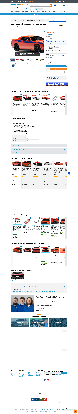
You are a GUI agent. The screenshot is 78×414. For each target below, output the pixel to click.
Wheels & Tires (64, 11)
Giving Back (29, 374)
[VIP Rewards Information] (63, 55)
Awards (29, 373)
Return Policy (21, 375)
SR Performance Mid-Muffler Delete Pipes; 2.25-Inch (54, 105)
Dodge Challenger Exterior (27, 286)
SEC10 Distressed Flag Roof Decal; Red (26, 104)
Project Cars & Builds (14, 372)
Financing (12, 377)
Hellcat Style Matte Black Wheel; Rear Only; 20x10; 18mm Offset (55, 228)
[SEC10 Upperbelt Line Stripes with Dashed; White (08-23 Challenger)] (64, 98)
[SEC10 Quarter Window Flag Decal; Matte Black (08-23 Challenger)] (64, 250)
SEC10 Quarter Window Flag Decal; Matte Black (64, 256)
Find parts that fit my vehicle (16, 27)
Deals (12, 11)
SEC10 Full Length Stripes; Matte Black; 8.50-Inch (44, 256)
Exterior (38, 11)
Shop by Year (13, 375)
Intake (42, 11)
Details (31, 1)
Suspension (54, 11)
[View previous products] (12, 104)
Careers (29, 376)
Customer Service (22, 377)
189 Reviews (55, 34)
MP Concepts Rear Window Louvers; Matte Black (45, 228)
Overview (29, 372)
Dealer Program (30, 378)
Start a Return (21, 374)
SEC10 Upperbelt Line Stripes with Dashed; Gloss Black (26, 256)
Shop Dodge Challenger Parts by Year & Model (39, 373)
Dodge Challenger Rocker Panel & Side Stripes (58, 286)
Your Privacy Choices (53, 409)
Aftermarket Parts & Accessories (17, 291)
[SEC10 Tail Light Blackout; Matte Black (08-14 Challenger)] (36, 250)
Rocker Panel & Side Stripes (50, 291)
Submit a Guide (30, 375)
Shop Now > (42, 14)
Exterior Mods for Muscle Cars (29, 291)
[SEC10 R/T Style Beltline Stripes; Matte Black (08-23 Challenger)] (17, 98)
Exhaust (34, 11)
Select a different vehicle (51, 65)
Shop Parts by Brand (14, 376)
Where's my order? (22, 373)
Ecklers (49, 395)
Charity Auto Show (31, 377)
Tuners (59, 11)
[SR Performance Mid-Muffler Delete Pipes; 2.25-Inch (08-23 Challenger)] (55, 98)
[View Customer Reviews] (49, 34)
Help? (66, 65)
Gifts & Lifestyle (17, 11)
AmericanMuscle (30, 395)
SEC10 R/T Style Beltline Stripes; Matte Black (17, 104)
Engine (31, 11)
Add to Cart (59, 69)
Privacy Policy (58, 374)
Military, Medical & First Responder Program (22, 380)
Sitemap (39, 409)
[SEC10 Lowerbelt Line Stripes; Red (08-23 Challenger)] (36, 98)
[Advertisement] (39, 339)
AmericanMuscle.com (19, 5)
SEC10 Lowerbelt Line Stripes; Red (35, 104)
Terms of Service (51, 411)
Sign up (63, 372)
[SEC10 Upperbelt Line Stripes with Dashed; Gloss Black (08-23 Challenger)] (27, 250)
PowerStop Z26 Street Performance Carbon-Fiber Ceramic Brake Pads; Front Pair (17, 228)
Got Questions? (21, 376)
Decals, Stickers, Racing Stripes (40, 291)
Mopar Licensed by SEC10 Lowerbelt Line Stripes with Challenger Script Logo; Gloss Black (45, 105)
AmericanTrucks (37, 395)
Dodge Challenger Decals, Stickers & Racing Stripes (41, 286)
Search (51, 5)
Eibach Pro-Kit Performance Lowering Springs (27, 228)
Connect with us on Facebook (45, 380)
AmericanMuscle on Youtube (48, 380)
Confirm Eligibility (50, 48)
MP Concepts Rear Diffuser (63, 227)
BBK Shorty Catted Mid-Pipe (36, 228)
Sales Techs (30, 379)
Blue (27, 140)
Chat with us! (21, 378)
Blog (11, 379)
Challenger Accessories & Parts (17, 286)
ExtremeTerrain (44, 395)
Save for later (57, 71)
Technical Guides (14, 378)
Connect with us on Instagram (50, 380)
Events (12, 373)
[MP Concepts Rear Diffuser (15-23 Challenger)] (64, 221)
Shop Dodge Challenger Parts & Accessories (39, 376)
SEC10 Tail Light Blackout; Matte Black (35, 256)
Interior (46, 11)
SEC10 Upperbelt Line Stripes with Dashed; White (63, 105)
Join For (63, 78)
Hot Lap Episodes (14, 374)
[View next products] (66, 104)
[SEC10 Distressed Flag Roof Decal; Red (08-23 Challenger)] (27, 98)
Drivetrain (26, 11)
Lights (50, 11)
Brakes (22, 11)
